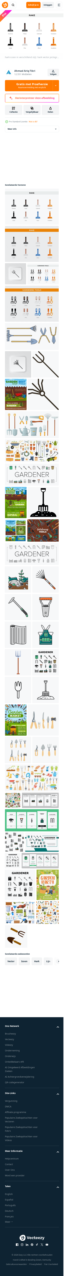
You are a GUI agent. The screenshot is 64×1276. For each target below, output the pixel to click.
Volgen (53, 74)
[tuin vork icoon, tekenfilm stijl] (18, 859)
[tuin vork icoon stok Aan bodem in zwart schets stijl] (18, 942)
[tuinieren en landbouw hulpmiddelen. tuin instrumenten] (15, 621)
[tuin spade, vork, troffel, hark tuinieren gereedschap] (20, 645)
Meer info (12, 132)
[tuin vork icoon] (20, 593)
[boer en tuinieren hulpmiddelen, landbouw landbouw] (31, 509)
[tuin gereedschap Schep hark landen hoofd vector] (22, 1163)
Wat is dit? (33, 121)
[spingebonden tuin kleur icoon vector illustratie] (18, 804)
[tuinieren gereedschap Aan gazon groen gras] (16, 560)
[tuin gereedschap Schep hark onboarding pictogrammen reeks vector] (23, 1101)
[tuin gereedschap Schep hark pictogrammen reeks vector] (31, 533)
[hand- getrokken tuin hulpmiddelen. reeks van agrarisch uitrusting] (20, 977)
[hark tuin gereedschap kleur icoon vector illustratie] (18, 721)
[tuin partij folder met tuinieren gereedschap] (16, 1238)
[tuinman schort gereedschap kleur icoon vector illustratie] (18, 832)
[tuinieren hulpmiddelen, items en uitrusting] (43, 420)
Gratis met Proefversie (32, 85)
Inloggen (48, 5)
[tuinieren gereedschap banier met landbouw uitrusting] (43, 944)
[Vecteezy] (5, 5)
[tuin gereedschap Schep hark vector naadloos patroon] (14, 1143)
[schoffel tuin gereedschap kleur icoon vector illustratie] (18, 749)
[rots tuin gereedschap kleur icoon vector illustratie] (18, 694)
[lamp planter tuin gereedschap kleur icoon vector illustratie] (18, 777)
